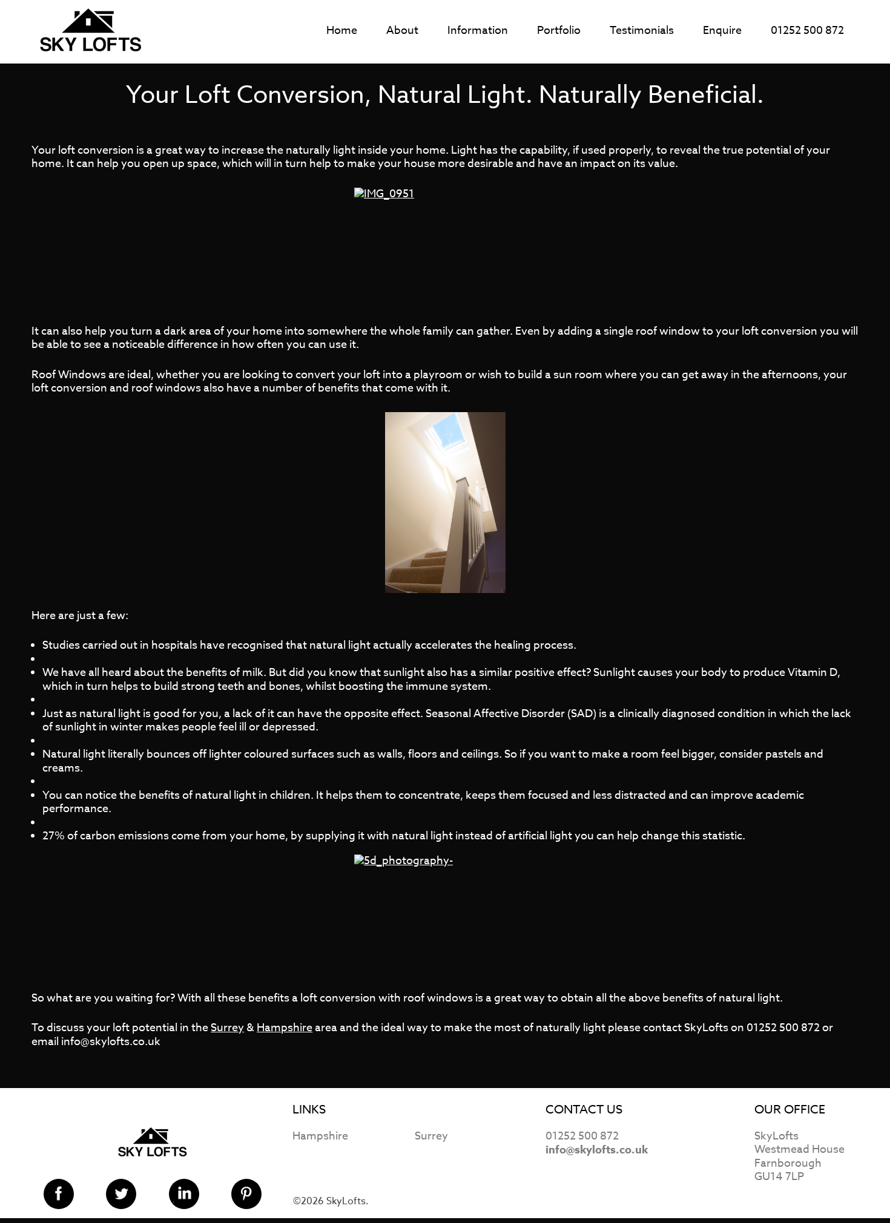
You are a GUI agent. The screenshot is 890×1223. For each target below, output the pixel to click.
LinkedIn (184, 1194)
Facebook (59, 1194)
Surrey (227, 1028)
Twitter (121, 1194)
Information (477, 30)
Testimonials (642, 30)
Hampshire (284, 1028)
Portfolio (559, 30)
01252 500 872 (807, 30)
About (402, 30)
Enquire (722, 30)
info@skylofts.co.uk (597, 1150)
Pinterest (246, 1194)
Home (341, 30)
